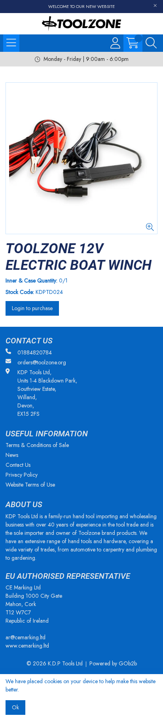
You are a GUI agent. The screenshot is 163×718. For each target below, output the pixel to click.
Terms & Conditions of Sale (37, 445)
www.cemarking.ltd (27, 646)
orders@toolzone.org (41, 362)
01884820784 (34, 352)
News (12, 455)
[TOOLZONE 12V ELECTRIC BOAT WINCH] (81, 158)
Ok (15, 707)
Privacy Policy (22, 475)
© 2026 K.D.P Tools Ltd (55, 663)
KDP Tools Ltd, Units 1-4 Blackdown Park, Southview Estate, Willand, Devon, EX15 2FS (47, 393)
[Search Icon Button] (151, 43)
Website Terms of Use (30, 485)
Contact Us (18, 465)
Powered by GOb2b (113, 663)
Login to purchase (32, 308)
